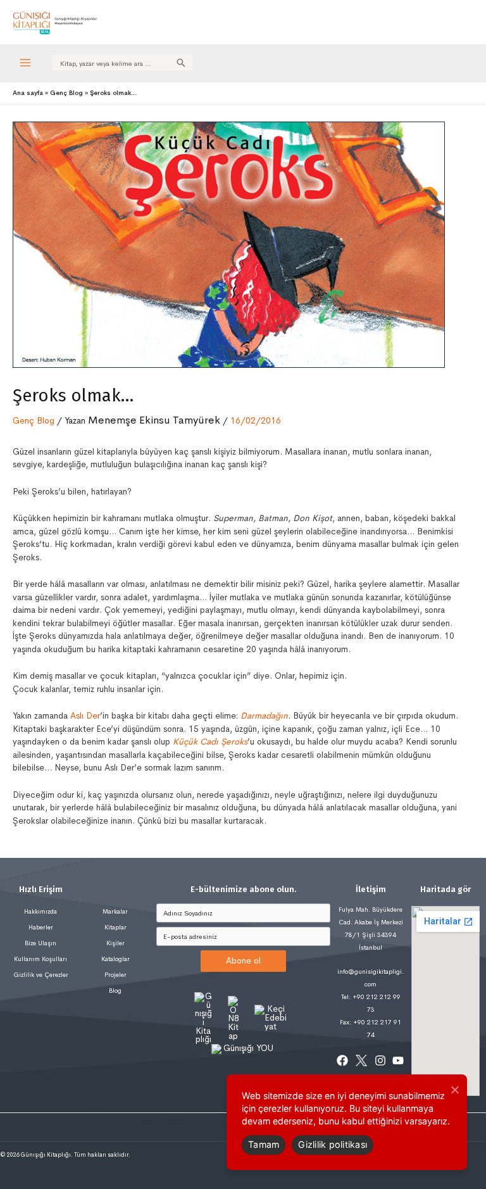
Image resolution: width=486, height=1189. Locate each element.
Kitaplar (115, 927)
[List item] (342, 1060)
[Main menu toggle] (26, 63)
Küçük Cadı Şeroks (210, 741)
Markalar (115, 911)
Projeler (115, 975)
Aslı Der (85, 715)
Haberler (40, 927)
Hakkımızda (40, 911)
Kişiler (115, 943)
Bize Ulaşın (40, 943)
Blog (115, 990)
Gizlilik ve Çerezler (40, 975)
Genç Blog (33, 420)
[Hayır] (454, 1089)
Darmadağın (264, 715)
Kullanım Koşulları (40, 959)
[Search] (181, 62)
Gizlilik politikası (332, 1144)
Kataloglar (115, 959)
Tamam (263, 1144)
